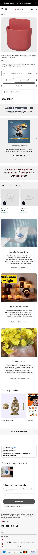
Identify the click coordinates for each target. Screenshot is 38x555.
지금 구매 (19, 86)
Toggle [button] (36, 99)
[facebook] (12, 526)
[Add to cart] (4, 203)
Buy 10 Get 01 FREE (7, 420)
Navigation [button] (2, 9)
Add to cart (24, 80)
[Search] (6, 9)
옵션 (2, 69)
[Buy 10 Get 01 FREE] (13, 406)
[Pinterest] (2, 526)
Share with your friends (13, 92)
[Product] (10, 197)
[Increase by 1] (10, 80)
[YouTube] (7, 526)
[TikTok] (17, 526)
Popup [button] (7, 212)
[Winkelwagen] (36, 9)
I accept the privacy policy (13, 506)
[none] (1, 432)
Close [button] (36, 3)
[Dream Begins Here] (19, 132)
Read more (21, 66)
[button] (2, 138)
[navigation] (9, 49)
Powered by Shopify (29, 542)
